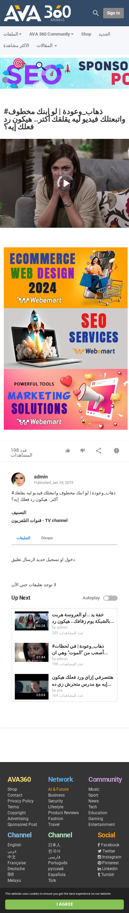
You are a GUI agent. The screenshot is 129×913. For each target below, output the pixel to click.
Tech (92, 807)
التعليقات (23, 538)
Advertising (18, 818)
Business (56, 795)
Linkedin (110, 868)
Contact (15, 795)
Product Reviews (63, 812)
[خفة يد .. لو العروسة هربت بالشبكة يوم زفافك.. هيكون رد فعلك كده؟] (32, 620)
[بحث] (96, 13)
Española (57, 874)
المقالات (45, 45)
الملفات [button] (10, 34)
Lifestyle (55, 807)
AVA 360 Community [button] (49, 34)
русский (56, 868)
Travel (54, 824)
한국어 (54, 851)
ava (60, 690)
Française (17, 862)
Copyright (17, 812)
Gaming (95, 818)
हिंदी (11, 874)
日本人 (54, 845)
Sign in (113, 13)
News (93, 801)
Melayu (14, 880)
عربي (12, 851)
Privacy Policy (21, 801)
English (14, 845)
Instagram (111, 857)
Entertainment (101, 824)
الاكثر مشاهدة (16, 45)
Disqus (47, 538)
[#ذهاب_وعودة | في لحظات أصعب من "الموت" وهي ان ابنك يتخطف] (32, 652)
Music (93, 789)
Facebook (110, 845)
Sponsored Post (22, 824)
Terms (13, 807)
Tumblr (107, 874)
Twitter (109, 851)
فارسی (54, 857)
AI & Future (58, 789)
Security (55, 801)
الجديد (104, 34)
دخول (70, 559)
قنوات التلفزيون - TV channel (39, 520)
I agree (64, 904)
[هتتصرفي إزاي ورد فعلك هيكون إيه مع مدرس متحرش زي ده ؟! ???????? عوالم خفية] (32, 687)
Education (97, 812)
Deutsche (16, 868)
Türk (52, 880)
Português (57, 862)
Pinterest (110, 862)
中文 (12, 857)
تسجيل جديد (47, 559)
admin (41, 476)
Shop (86, 34)
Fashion (55, 818)
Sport (93, 795)
